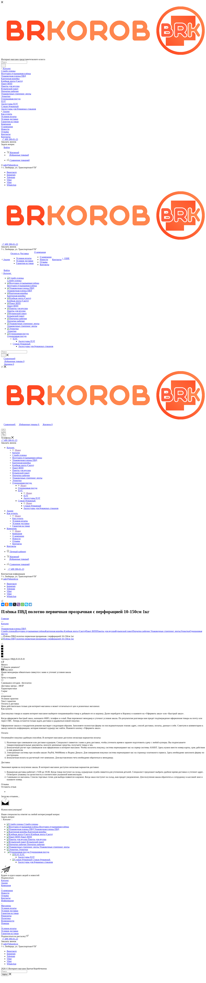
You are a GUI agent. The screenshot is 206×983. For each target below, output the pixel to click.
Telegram (11, 177)
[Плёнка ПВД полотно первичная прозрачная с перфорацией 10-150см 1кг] (37, 639)
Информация (7, 900)
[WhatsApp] (22, 604)
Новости (5, 893)
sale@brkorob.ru (10, 165)
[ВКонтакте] (2, 604)
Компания (17, 533)
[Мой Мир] (10, 604)
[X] (14, 604)
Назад (18, 450)
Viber (9, 180)
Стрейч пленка (8, 631)
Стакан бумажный (32, 506)
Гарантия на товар (10, 913)
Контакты (6, 898)
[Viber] (18, 604)
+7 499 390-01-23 (10, 139)
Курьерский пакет (123, 631)
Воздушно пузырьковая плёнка (30, 631)
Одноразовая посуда (27, 488)
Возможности (7, 921)
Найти (4, 974)
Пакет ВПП (91, 631)
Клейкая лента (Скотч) (74, 631)
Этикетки (185, 631)
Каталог (16, 452)
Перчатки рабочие (141, 631)
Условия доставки (9, 911)
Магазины (6, 905)
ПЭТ (26, 495)
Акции (4, 883)
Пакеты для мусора (106, 631)
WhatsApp (11, 185)
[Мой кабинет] (2, 427)
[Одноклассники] (6, 604)
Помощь (5, 923)
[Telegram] (30, 604)
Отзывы (5, 895)
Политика (6, 918)
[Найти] (3, 65)
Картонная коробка (54, 631)
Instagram (11, 175)
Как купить (17, 518)
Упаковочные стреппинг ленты (165, 631)
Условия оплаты (9, 908)
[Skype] (26, 604)
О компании (7, 890)
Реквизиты (6, 916)
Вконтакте (12, 172)
